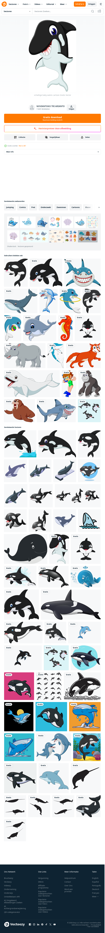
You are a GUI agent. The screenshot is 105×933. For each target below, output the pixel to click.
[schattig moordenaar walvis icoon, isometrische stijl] (15, 495)
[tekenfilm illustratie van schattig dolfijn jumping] (54, 778)
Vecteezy (8, 882)
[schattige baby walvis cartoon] (59, 549)
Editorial (50, 4)
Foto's (25, 4)
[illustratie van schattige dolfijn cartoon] (70, 301)
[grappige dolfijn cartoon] (48, 301)
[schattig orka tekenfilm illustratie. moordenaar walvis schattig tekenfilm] (55, 632)
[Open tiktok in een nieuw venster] (46, 924)
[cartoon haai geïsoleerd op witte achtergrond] (56, 410)
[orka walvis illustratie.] (82, 686)
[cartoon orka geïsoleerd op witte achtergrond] (54, 576)
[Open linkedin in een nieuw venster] (38, 924)
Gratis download (52, 118)
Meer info (10, 152)
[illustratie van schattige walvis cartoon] (20, 443)
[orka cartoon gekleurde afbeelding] (87, 747)
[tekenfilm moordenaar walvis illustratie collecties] (78, 495)
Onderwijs (8, 893)
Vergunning (43, 878)
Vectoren (13, 4)
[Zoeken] (92, 11)
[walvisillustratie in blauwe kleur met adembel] (86, 576)
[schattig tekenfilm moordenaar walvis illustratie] (25, 549)
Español (93, 882)
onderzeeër (46, 207)
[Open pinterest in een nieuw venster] (42, 924)
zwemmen (61, 207)
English (93, 878)
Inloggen (91, 4)
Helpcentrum (70, 878)
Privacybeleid (94, 925)
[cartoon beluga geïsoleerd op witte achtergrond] (32, 383)
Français (93, 893)
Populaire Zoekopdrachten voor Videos (45, 909)
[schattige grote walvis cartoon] (57, 443)
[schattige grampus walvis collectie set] (89, 410)
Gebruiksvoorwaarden (78, 925)
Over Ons (68, 885)
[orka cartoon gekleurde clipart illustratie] (92, 301)
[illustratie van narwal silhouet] (86, 778)
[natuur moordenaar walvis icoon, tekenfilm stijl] (65, 520)
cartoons (76, 207)
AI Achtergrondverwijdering (15, 907)
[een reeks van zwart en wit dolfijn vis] (49, 686)
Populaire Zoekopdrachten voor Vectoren (45, 893)
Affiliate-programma (43, 886)
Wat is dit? (22, 146)
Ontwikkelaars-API (12, 896)
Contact (67, 882)
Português (94, 885)
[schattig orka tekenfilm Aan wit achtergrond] (86, 657)
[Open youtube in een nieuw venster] (55, 924)
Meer (62, 4)
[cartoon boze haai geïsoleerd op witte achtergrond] (82, 273)
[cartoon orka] (15, 520)
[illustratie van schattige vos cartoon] (83, 355)
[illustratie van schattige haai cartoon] (56, 355)
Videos (37, 4)
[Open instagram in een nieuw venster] (34, 924)
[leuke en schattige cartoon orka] (23, 632)
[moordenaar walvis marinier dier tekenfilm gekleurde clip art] (88, 806)
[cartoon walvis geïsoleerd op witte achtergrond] (20, 301)
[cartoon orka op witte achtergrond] (46, 273)
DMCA (40, 882)
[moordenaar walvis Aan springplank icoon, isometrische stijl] (65, 470)
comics (22, 207)
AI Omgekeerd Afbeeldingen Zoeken (13, 901)
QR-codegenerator (12, 912)
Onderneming (10, 889)
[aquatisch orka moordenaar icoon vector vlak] (89, 520)
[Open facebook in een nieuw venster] (30, 924)
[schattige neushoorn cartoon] (24, 355)
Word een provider (68, 890)
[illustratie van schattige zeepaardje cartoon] (65, 328)
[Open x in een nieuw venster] (50, 924)
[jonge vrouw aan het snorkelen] (69, 383)
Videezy (7, 885)
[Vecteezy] (4, 4)
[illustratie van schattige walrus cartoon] (19, 410)
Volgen (71, 109)
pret (33, 207)
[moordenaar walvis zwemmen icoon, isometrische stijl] (40, 470)
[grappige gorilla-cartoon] (89, 383)
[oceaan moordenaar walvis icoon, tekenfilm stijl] (15, 470)
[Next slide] (95, 207)
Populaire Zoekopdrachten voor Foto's (45, 901)
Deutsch (93, 889)
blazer (88, 207)
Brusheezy (8, 878)
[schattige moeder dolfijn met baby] (53, 747)
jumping (10, 207)
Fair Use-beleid (91, 926)
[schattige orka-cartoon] (16, 273)
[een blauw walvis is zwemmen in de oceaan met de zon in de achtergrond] (18, 716)
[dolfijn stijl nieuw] (84, 632)
